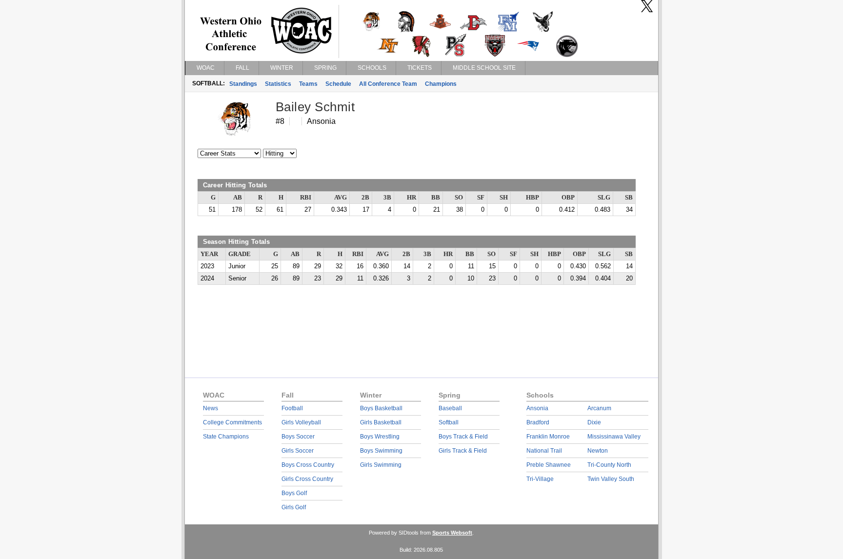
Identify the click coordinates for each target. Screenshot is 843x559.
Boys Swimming (381, 450)
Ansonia (537, 408)
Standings (243, 83)
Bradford (537, 422)
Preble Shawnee (548, 464)
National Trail (544, 450)
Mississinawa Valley (614, 436)
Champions (441, 83)
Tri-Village (540, 479)
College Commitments (232, 422)
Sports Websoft (452, 533)
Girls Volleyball (301, 422)
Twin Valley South (610, 479)
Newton (597, 450)
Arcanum (599, 408)
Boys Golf (294, 493)
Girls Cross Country (307, 479)
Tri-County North (609, 464)
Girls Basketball (380, 422)
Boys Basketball (381, 408)
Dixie (594, 422)
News (210, 408)
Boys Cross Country (307, 464)
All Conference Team (388, 83)
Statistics (278, 83)
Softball (449, 422)
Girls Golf (293, 507)
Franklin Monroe (548, 436)
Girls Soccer (297, 450)
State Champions (226, 436)
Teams (308, 83)
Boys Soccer (298, 436)
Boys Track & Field (463, 436)
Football (292, 408)
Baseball (450, 408)
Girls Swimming (380, 464)
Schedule (338, 83)
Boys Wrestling (380, 436)
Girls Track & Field (463, 450)
